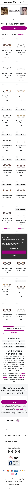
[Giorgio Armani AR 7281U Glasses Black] (8, 322)
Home (2, 20)
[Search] (20, 2)
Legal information (9, 479)
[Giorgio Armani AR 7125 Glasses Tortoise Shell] (8, 128)
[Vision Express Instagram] (16, 451)
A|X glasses (20, 341)
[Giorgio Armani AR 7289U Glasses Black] (8, 178)
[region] (14, 246)
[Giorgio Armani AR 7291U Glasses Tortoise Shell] (5, 203)
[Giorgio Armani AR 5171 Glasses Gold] (19, 153)
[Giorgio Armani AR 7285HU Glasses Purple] (5, 228)
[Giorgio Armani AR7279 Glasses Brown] (8, 299)
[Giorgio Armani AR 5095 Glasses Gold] (19, 103)
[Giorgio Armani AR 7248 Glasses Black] (8, 57)
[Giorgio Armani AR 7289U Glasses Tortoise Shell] (5, 178)
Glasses (7, 20)
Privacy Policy (19, 409)
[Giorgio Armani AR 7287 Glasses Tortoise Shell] (19, 203)
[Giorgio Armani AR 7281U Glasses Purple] (5, 322)
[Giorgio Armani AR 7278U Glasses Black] (22, 299)
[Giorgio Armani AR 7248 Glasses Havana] (5, 57)
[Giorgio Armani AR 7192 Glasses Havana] (5, 103)
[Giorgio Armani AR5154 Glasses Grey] (19, 322)
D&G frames (19, 344)
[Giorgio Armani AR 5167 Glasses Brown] (22, 128)
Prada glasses (20, 346)
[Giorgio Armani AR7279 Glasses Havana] (5, 299)
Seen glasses (8, 344)
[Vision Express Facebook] (9, 451)
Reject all (14, 255)
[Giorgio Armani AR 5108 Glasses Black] (19, 80)
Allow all (14, 251)
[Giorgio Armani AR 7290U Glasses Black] (22, 178)
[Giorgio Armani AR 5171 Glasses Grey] (22, 153)
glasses (23, 373)
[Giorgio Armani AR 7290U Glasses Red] (19, 178)
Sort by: (14, 34)
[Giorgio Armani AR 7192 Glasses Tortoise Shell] (8, 103)
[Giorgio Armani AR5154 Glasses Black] (22, 322)
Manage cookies (14, 248)
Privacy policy (20, 479)
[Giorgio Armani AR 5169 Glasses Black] (5, 153)
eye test (22, 377)
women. (5, 377)
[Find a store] (23, 2)
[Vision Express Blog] (19, 451)
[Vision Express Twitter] (12, 451)
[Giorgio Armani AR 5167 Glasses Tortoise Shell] (19, 128)
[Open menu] (2, 2)
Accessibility (18, 482)
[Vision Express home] (14, 420)
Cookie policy (10, 482)
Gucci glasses (8, 346)
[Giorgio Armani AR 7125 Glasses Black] (5, 128)
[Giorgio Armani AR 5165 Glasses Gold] (22, 228)
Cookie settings (14, 484)
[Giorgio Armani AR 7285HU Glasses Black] (8, 228)
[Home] (10, 2)
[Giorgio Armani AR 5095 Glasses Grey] (22, 103)
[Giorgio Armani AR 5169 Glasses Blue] (8, 153)
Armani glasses (8, 341)
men (21, 375)
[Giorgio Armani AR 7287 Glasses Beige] (22, 203)
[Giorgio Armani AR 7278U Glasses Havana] (19, 299)
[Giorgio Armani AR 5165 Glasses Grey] (19, 228)
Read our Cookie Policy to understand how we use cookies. (11, 244)
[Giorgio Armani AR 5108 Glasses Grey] (22, 80)
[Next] (11, 128)
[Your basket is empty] (26, 2)
